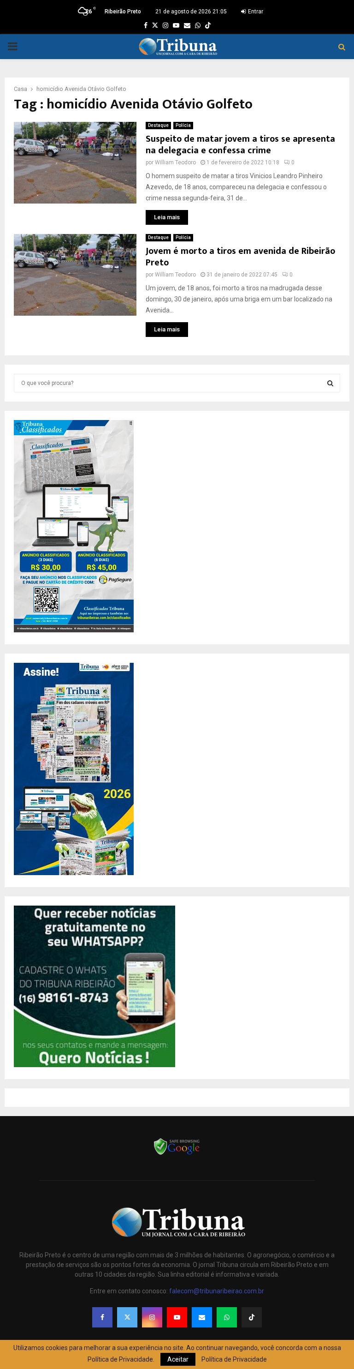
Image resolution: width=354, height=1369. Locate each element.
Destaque (158, 125)
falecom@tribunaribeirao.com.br (216, 1291)
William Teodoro (175, 162)
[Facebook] (102, 1317)
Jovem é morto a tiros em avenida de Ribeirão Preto (240, 256)
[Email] (202, 1317)
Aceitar (178, 1359)
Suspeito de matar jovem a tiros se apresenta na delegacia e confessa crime (240, 144)
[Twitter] (127, 1317)
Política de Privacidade (234, 1359)
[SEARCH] (330, 383)
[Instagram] (152, 1317)
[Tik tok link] (208, 25)
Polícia (183, 125)
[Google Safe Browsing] (177, 1154)
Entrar (255, 11)
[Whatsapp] (227, 1317)
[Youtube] (177, 1317)
